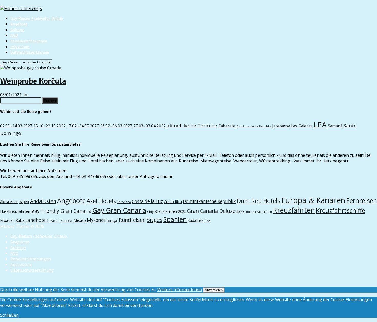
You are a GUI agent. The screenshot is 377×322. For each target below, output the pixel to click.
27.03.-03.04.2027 (149, 126)
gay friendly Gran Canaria (61, 210)
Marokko (67, 221)
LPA (320, 124)
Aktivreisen (9, 201)
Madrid (54, 221)
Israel (258, 212)
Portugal (112, 221)
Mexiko (80, 220)
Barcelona (124, 202)
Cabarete (226, 126)
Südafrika (196, 220)
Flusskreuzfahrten (15, 211)
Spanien (175, 219)
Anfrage (17, 29)
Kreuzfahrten (294, 210)
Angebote (19, 24)
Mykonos (96, 220)
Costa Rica (173, 201)
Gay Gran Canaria (119, 210)
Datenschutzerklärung (29, 52)
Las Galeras (301, 126)
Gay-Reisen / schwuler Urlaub (36, 18)
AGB (14, 35)
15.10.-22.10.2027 (49, 126)
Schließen (9, 315)
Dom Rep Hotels (258, 201)
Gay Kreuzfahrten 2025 (166, 211)
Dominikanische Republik (253, 126)
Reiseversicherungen (28, 41)
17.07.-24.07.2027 (83, 126)
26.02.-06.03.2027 (116, 126)
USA (207, 221)
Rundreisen (132, 219)
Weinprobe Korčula (33, 81)
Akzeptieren (214, 290)
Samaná (335, 126)
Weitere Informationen (179, 289)
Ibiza (240, 211)
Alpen (24, 201)
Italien (267, 212)
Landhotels (37, 220)
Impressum (19, 46)
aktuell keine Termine (192, 125)
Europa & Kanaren (313, 200)
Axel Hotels (101, 201)
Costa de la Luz (147, 201)
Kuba (20, 220)
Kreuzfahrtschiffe (340, 210)
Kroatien (7, 220)
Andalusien (43, 201)
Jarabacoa (281, 126)
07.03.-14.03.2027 (16, 126)
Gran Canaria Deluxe (211, 210)
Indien (249, 212)
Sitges (154, 219)
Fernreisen (361, 200)
